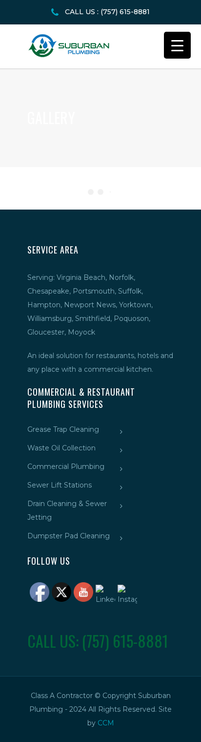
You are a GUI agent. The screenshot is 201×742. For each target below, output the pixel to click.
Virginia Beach (81, 277)
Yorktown (135, 304)
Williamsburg (49, 318)
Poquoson (131, 318)
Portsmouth (94, 291)
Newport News (90, 304)
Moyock (81, 332)
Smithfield (92, 318)
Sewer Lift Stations (59, 485)
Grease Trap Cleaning (63, 429)
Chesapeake (48, 291)
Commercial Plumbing (65, 466)
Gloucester (45, 332)
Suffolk (129, 291)
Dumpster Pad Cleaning (68, 535)
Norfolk (121, 277)
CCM (106, 723)
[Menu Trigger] (177, 45)
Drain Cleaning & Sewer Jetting (67, 510)
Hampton (43, 304)
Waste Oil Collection (61, 448)
